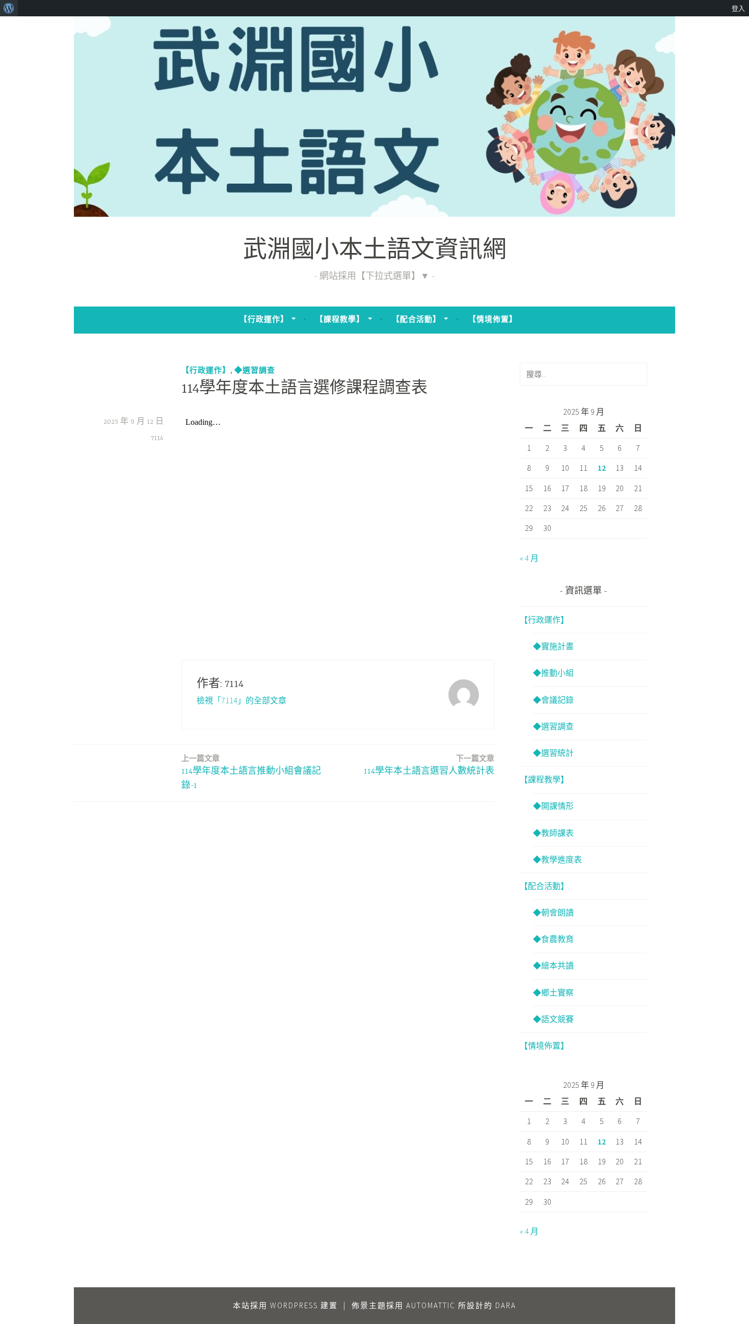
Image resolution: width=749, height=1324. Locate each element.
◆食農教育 (553, 939)
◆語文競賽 (553, 1019)
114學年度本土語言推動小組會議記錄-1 (251, 772)
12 (602, 468)
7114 (157, 438)
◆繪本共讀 (553, 965)
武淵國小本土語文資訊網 (374, 252)
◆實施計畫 (553, 646)
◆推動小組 (553, 673)
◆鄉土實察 (553, 992)
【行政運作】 (263, 319)
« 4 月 (529, 558)
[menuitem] (9, 8)
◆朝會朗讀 (553, 912)
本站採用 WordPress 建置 (285, 1305)
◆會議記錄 (553, 700)
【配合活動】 (416, 319)
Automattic (431, 1305)
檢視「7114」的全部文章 (241, 700)
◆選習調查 (254, 370)
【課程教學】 (339, 319)
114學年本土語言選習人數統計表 (429, 764)
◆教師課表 (553, 833)
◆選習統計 (553, 753)
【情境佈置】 (492, 319)
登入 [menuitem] (738, 8)
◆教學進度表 (557, 859)
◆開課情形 (553, 806)
